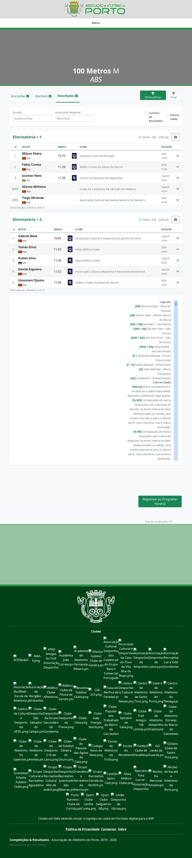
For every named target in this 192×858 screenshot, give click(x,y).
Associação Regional (68, 112)
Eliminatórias (153, 97)
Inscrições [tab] (18, 96)
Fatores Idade (174, 117)
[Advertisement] (96, 478)
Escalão (17, 112)
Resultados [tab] (66, 96)
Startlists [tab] (42, 96)
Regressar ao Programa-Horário (160, 501)
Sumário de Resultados (156, 117)
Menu (96, 23)
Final (174, 97)
